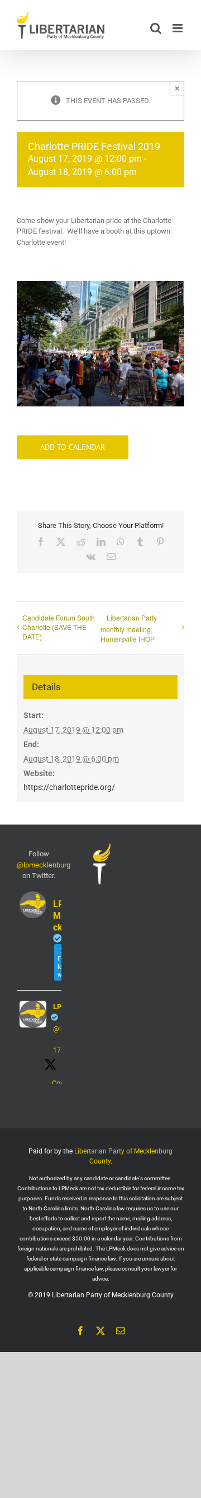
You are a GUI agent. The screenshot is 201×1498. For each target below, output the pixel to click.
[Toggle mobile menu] (178, 28)
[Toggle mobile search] (155, 28)
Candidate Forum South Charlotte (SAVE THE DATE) (58, 627)
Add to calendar (72, 447)
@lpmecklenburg (43, 865)
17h (59, 1050)
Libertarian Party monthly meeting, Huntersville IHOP (128, 628)
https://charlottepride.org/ (69, 787)
